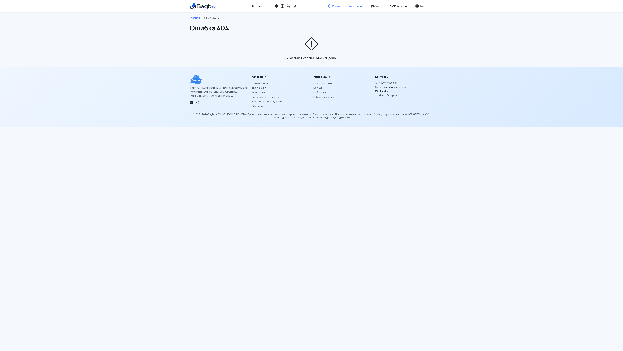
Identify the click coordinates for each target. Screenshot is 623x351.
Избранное (319, 92)
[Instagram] (282, 6)
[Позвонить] (288, 6)
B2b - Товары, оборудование (267, 101)
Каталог (257, 6)
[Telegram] (277, 6)
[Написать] (294, 6)
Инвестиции (258, 92)
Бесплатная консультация (393, 87)
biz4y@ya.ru (385, 91)
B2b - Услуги (258, 106)
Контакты (318, 87)
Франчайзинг (259, 87)
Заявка (378, 6)
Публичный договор (324, 96)
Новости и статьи (323, 83)
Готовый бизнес (260, 83)
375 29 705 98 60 (388, 82)
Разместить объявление (347, 6)
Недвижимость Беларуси (265, 96)
